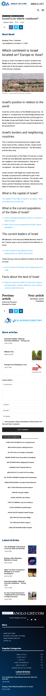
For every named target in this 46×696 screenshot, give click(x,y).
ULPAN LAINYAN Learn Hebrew (20, 497)
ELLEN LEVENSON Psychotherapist (20, 507)
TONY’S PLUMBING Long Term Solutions (20, 502)
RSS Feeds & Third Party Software (14, 636)
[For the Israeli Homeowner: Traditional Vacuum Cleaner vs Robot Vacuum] (32, 596)
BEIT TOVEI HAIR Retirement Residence (20, 487)
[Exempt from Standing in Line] (37, 368)
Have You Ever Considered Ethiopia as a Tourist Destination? (14, 572)
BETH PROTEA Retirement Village (20, 517)
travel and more (18, 288)
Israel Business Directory (11, 638)
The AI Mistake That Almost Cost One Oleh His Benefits (14, 548)
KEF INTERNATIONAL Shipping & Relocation (20, 462)
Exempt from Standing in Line (15, 365)
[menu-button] (42, 10)
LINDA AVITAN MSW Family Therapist (20, 527)
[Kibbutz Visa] (37, 355)
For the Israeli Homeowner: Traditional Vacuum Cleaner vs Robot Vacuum (14, 595)
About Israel (6, 16)
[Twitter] (16, 27)
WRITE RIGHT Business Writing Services (20, 447)
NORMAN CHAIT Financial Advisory (20, 467)
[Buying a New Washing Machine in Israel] (32, 561)
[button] (38, 10)
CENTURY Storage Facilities (20, 492)
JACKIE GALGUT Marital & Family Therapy (20, 512)
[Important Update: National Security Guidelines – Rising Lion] (37, 342)
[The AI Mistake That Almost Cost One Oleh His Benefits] (32, 549)
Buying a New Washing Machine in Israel (13, 559)
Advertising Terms (9, 633)
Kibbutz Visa (9, 352)
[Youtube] (35, 619)
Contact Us (7, 641)
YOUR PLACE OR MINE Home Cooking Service (20, 442)
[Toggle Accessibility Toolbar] (3, 3)
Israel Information (17, 16)
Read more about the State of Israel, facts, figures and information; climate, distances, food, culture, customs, (23, 285)
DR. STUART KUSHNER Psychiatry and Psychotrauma (20, 477)
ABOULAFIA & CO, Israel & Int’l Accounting (20, 472)
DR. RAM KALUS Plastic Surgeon (20, 522)
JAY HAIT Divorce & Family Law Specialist (20, 452)
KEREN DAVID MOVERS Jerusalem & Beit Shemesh (20, 482)
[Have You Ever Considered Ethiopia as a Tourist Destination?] (32, 573)
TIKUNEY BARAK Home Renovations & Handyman (20, 457)
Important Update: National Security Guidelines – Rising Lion (17, 340)
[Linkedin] (21, 27)
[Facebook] (11, 27)
